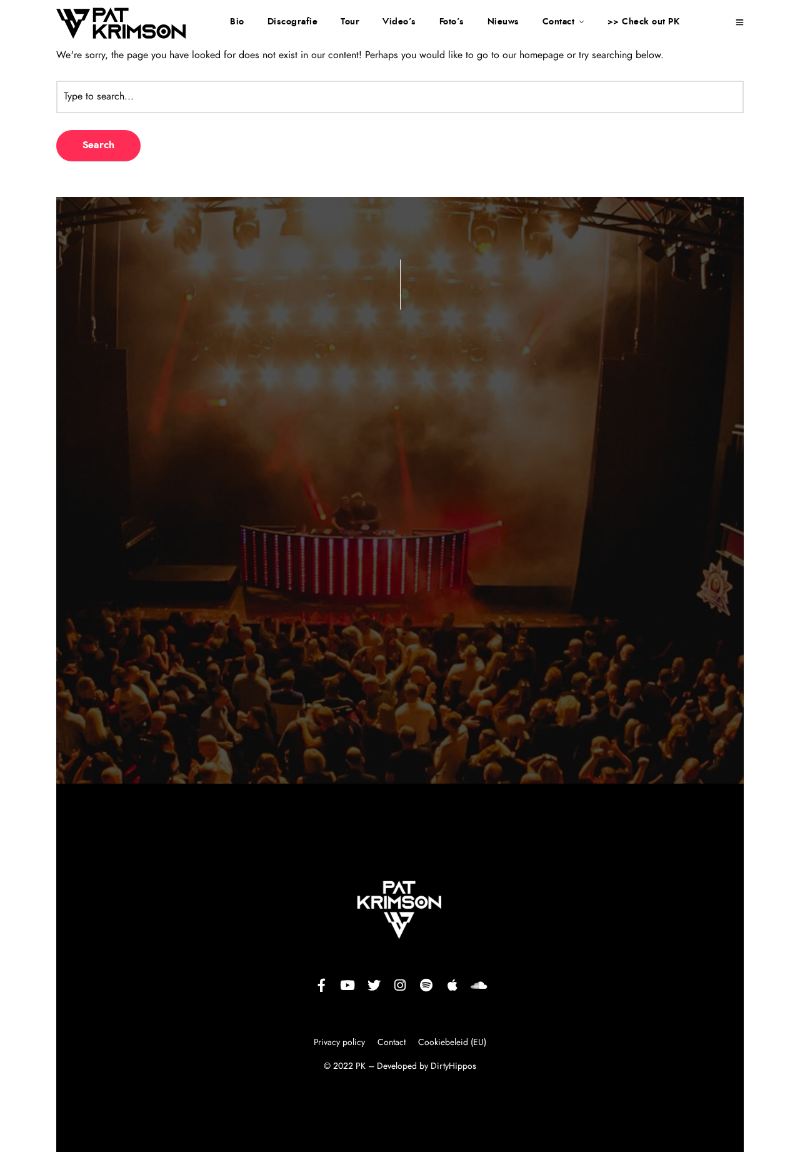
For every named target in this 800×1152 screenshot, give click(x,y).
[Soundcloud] (479, 985)
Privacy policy (341, 1042)
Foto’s (451, 22)
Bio (237, 22)
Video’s (399, 22)
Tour (350, 22)
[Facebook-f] (321, 985)
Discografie (293, 22)
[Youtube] (347, 985)
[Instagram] (400, 985)
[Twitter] (374, 985)
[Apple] (452, 985)
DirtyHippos (453, 1066)
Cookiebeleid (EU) (452, 1042)
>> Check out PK (644, 22)
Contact (558, 22)
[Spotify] (426, 985)
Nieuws (503, 22)
